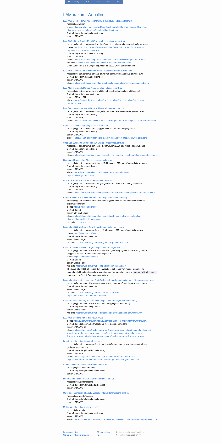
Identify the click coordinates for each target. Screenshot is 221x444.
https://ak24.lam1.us (119, 26)
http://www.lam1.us (83, 59)
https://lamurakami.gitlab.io (86, 256)
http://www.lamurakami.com (104, 59)
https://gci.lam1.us (114, 87)
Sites (108, 2)
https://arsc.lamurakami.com (87, 192)
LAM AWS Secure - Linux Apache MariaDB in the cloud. (88, 20)
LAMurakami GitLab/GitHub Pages (79, 247)
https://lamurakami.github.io (108, 247)
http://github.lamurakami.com (113, 265)
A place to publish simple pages (77, 125)
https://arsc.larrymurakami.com (114, 192)
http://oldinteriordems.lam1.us (115, 392)
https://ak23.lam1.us (138, 26)
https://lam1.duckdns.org (86, 82)
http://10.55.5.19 (121, 100)
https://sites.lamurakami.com (88, 120)
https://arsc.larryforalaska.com (141, 192)
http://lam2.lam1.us (100, 47)
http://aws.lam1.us (116, 41)
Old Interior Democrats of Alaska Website (81, 392)
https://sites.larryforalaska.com (142, 120)
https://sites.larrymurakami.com (115, 120)
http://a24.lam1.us (75, 50)
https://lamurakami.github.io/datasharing (119, 300)
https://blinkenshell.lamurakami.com (91, 215)
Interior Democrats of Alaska (76, 378)
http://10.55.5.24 (136, 100)
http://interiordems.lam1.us (102, 378)
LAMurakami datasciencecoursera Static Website (85, 280)
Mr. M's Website (70, 407)
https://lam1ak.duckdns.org (87, 100)
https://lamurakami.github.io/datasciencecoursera (131, 280)
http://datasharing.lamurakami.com (126, 312)
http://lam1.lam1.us (82, 47)
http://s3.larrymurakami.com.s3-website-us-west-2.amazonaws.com (115, 336)
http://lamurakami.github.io (88, 265)
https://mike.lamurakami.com (88, 419)
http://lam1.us (82, 62)
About (118, 2)
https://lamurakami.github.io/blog (109, 227)
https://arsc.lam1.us (103, 180)
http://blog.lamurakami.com (117, 242)
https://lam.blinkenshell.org (115, 197)
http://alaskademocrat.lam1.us (93, 364)
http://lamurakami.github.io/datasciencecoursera (97, 292)
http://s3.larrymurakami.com (134, 320)
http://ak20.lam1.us (117, 47)
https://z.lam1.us (101, 125)
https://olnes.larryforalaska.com (81, 175)
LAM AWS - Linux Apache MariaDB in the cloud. (85, 41)
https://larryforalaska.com (90, 341)
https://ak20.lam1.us (124, 20)
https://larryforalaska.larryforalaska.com (121, 359)
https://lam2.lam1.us (95, 30)
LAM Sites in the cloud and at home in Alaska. (84, 108)
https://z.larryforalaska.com (135, 137)
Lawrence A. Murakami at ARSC (78, 180)
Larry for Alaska (70, 341)
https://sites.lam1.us (115, 108)
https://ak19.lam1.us (101, 26)
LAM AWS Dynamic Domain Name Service (82, 70)
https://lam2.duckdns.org (108, 82)
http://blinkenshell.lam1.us (86, 206)
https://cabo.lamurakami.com (88, 154)
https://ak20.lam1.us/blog (85, 233)
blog (99, 434)
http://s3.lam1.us (95, 317)
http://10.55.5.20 (106, 100)
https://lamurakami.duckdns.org (118, 70)
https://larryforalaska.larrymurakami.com (85, 359)
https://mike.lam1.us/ (88, 407)
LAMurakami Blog (73, 2)
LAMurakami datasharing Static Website (81, 300)
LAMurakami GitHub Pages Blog (78, 227)
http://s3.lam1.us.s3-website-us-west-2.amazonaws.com (100, 329)
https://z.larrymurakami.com (110, 137)
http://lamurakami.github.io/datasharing (93, 312)
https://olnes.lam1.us (103, 159)
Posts (87, 2)
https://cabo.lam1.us (115, 142)
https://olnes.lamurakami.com (88, 172)
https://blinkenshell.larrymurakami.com (124, 215)
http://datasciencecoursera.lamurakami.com (86, 295)
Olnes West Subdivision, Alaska (77, 159)
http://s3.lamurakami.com (85, 320)
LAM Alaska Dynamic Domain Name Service (83, 87)
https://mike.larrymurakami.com (115, 419)
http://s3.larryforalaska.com (109, 320)
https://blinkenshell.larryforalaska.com (84, 219)
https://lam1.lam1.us (76, 30)
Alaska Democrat (71, 364)
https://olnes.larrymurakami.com (115, 172)
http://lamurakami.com (98, 62)
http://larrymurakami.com (120, 62)
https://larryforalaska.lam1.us (88, 356)
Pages (98, 2)
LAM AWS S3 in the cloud (75, 317)
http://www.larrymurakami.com (131, 59)
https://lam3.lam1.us (113, 30)
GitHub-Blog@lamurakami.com (76, 434)
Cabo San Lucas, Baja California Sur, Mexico (83, 142)
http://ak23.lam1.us (92, 50)
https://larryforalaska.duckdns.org (134, 82)
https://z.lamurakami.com (86, 137)
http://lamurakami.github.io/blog (90, 242)
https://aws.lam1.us (82, 26)
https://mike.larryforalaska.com (143, 419)
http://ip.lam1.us (83, 222)
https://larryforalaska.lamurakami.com (118, 356)
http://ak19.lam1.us (135, 47)
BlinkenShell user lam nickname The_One (82, 197)
